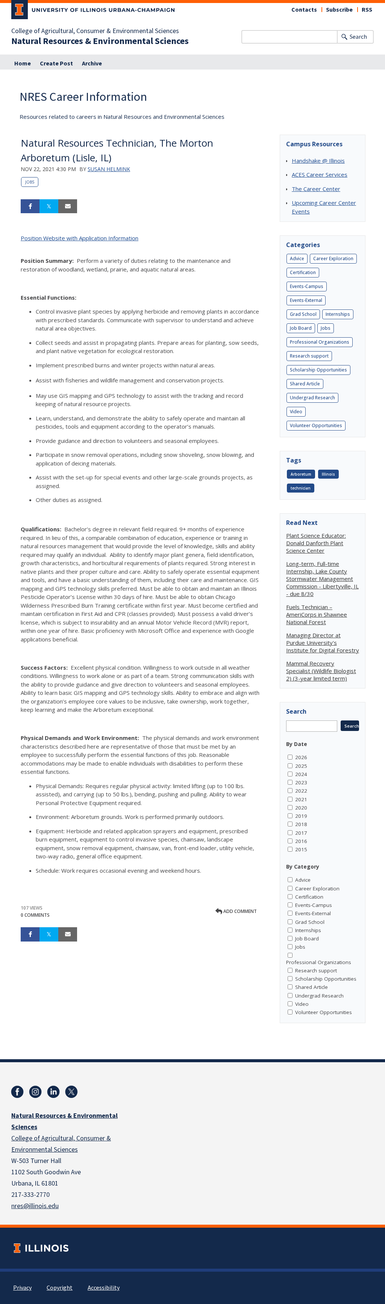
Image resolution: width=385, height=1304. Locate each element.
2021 (301, 799)
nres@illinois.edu (35, 1206)
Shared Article (305, 384)
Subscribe (339, 10)
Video (296, 411)
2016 (301, 841)
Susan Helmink (109, 169)
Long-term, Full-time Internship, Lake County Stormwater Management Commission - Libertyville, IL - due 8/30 (322, 578)
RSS (367, 10)
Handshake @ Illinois (318, 160)
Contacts (304, 10)
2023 (301, 782)
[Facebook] (17, 1092)
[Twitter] (71, 1092)
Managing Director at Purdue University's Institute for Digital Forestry (322, 642)
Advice (297, 258)
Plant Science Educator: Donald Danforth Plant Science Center (316, 543)
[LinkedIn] (53, 1092)
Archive (92, 63)
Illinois (328, 474)
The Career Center (316, 189)
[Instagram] (35, 1092)
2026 (301, 757)
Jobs (29, 182)
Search (358, 37)
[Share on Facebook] (30, 206)
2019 (301, 816)
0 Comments (35, 915)
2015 (301, 849)
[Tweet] (48, 206)
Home (22, 63)
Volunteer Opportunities (316, 425)
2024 (301, 774)
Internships (338, 314)
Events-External (306, 300)
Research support (309, 356)
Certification (303, 272)
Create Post (56, 63)
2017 (301, 832)
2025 (301, 766)
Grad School (303, 314)
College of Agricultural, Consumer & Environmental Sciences (95, 31)
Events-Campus (306, 286)
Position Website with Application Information (79, 238)
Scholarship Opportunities (318, 370)
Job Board (301, 328)
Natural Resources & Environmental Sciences (100, 41)
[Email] (67, 206)
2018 (301, 824)
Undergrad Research (312, 397)
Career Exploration (333, 258)
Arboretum (301, 474)
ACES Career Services (319, 174)
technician (301, 488)
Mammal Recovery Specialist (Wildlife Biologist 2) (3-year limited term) (321, 671)
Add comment (239, 911)
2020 (301, 807)
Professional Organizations (319, 342)
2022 (301, 790)
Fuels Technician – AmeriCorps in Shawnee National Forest (316, 614)
